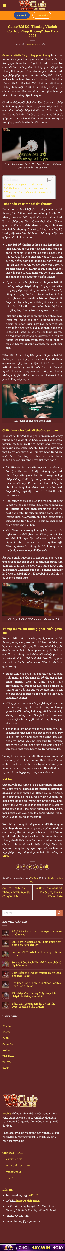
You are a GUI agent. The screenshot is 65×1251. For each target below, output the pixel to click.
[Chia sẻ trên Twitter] (29, 867)
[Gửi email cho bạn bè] (35, 867)
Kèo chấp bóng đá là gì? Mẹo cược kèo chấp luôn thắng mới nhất (34, 995)
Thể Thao (8, 1056)
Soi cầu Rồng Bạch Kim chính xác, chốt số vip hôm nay (36, 964)
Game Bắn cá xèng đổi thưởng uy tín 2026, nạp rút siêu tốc (37, 974)
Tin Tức (34, 878)
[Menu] (4, 5)
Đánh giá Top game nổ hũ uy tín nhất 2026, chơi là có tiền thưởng (34, 1005)
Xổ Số (5, 1068)
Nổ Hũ (6, 1050)
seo (47, 44)
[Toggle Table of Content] (48, 179)
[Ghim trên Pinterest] (41, 867)
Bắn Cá (6, 1026)
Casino (6, 1031)
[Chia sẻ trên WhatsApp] (18, 867)
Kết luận (10, 195)
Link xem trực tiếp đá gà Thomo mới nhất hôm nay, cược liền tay (36, 943)
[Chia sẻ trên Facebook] (24, 867)
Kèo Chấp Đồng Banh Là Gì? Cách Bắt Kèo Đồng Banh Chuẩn (36, 984)
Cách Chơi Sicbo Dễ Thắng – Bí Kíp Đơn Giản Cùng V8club (17, 892)
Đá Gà (5, 1038)
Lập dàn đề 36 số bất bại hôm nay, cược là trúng (36, 953)
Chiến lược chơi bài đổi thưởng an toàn (27, 188)
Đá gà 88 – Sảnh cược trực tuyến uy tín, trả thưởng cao (37, 933)
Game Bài (8, 1044)
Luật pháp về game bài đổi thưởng (24, 184)
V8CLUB (33, 1195)
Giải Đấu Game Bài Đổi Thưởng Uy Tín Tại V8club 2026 (49, 892)
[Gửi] (59, 913)
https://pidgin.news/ (28, 1200)
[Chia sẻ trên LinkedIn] (46, 867)
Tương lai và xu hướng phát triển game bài (29, 192)
